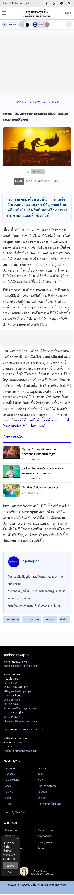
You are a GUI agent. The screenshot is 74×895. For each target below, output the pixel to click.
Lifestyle (42, 792)
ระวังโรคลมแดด (31, 619)
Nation (8, 842)
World (8, 786)
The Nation (11, 830)
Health (55, 102)
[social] (46, 3)
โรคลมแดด (49, 619)
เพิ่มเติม (11, 858)
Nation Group (45, 830)
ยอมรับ (10, 865)
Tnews (41, 848)
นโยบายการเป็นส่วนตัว (49, 804)
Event (8, 804)
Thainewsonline (13, 848)
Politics (9, 792)
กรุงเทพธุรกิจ (44, 836)
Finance (42, 768)
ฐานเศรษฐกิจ (11, 854)
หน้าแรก (19, 102)
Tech (40, 774)
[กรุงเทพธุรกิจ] (37, 13)
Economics (11, 768)
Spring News (45, 842)
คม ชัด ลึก (10, 836)
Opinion (42, 798)
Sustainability (12, 780)
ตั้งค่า (10, 872)
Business (10, 774)
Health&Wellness (38, 102)
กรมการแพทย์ (11, 619)
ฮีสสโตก (64, 619)
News (8, 798)
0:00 (10, 25)
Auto (40, 780)
